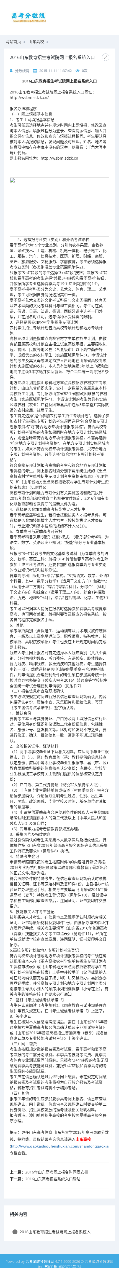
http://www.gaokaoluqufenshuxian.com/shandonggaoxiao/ (61, 1146)
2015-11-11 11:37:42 (55, 70)
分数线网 (22, 70)
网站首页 (13, 41)
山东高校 (36, 41)
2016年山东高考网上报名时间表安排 (56, 1172)
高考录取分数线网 (39, 1261)
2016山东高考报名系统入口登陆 (53, 1178)
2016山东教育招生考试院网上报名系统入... (54, 1231)
